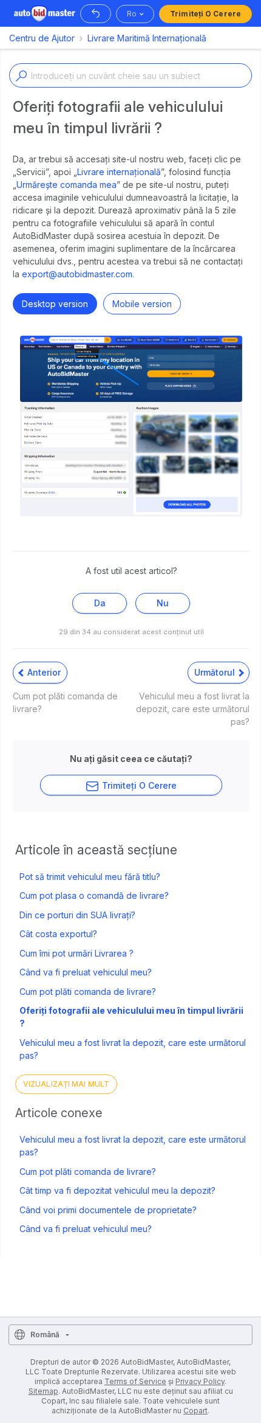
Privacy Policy (200, 1381)
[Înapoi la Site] (95, 13)
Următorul (215, 672)
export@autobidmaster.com (77, 274)
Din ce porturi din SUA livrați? (77, 915)
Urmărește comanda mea (66, 184)
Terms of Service (135, 1381)
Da (100, 603)
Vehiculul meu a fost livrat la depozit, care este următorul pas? (132, 1049)
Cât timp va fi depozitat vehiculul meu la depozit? (117, 1190)
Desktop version (55, 304)
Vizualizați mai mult (66, 1084)
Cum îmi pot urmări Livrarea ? (76, 953)
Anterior (43, 672)
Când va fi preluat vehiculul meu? (85, 972)
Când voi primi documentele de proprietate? (108, 1210)
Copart (195, 1410)
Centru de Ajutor (42, 38)
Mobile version (142, 304)
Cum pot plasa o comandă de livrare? (94, 895)
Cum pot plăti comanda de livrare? (87, 991)
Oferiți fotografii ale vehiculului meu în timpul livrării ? (131, 1016)
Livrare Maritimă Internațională (146, 38)
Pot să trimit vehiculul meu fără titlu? (89, 876)
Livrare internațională (119, 172)
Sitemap (43, 1391)
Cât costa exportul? (58, 934)
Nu (163, 603)
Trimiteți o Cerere (205, 13)
